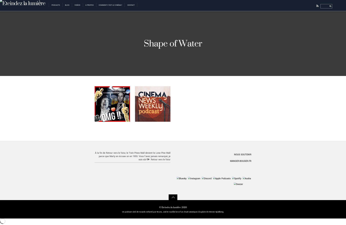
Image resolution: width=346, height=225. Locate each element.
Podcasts (55, 5)
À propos (89, 5)
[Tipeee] (247, 184)
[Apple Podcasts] (222, 178)
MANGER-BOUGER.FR (240, 161)
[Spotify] (237, 178)
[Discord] (206, 178)
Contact (131, 5)
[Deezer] (238, 184)
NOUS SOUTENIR (242, 154)
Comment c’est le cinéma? (110, 5)
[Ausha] (246, 178)
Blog (67, 5)
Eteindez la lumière (171, 207)
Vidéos (77, 5)
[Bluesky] (181, 178)
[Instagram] (194, 178)
